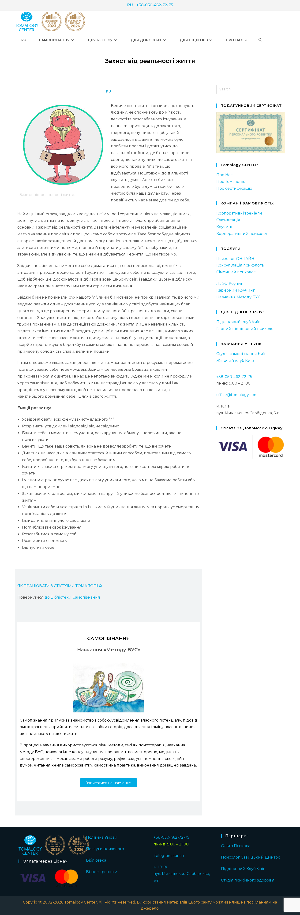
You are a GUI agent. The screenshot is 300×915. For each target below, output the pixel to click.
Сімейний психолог (235, 272)
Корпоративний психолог (242, 233)
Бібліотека (96, 860)
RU (130, 5)
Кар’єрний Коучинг (235, 290)
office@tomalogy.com (237, 395)
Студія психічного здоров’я (247, 880)
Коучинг (224, 227)
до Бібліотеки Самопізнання (72, 597)
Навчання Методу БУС (238, 297)
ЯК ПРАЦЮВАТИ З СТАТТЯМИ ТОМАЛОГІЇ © (59, 586)
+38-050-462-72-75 (154, 5)
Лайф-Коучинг (230, 283)
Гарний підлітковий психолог (245, 328)
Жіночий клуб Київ (235, 360)
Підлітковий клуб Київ (238, 322)
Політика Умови (101, 837)
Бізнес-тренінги (101, 872)
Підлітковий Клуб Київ (243, 869)
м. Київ (160, 867)
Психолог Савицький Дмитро (250, 857)
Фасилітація (228, 220)
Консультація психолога (240, 265)
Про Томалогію (230, 181)
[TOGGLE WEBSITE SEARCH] (260, 40)
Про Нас (224, 175)
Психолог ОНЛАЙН (235, 258)
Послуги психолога (105, 849)
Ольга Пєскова (235, 846)
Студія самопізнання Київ (241, 354)
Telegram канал (169, 855)
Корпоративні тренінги (239, 213)
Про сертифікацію (234, 188)
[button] (108, 782)
